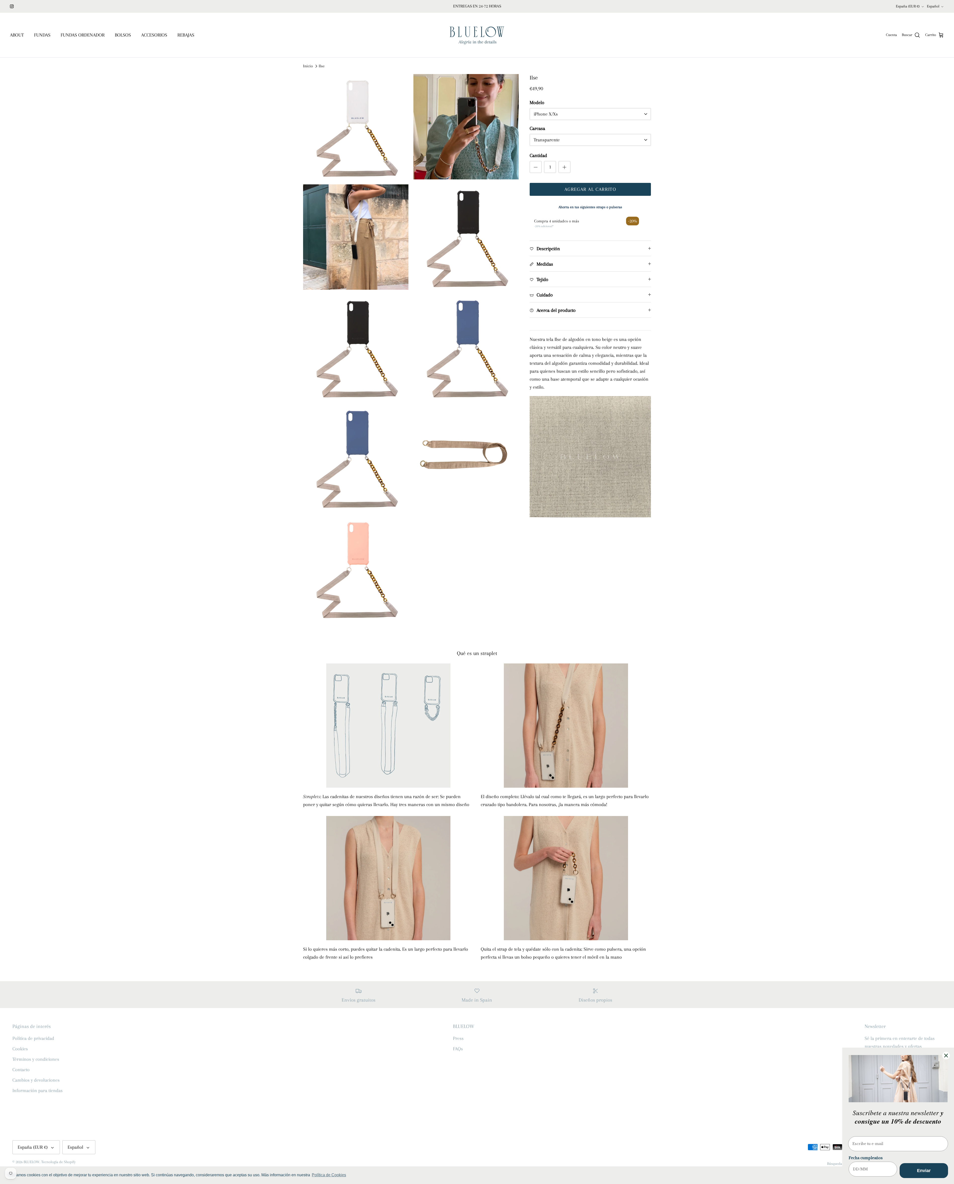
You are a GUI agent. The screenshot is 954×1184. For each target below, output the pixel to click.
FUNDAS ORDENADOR (83, 35)
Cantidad (538, 155)
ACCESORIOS (154, 35)
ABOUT (17, 35)
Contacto (21, 1069)
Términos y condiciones (35, 1059)
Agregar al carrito (590, 189)
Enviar (924, 1170)
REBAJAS (185, 35)
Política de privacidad (33, 1038)
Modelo (537, 102)
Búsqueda (834, 1163)
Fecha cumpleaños (866, 1158)
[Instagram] (12, 6)
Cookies (20, 1049)
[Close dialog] (946, 1056)
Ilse (322, 66)
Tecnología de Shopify (58, 1162)
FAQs (458, 1049)
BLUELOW (32, 1162)
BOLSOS (123, 35)
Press (458, 1038)
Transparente (547, 140)
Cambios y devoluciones (36, 1080)
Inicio (308, 66)
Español (933, 6)
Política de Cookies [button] (329, 1175)
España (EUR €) (908, 6)
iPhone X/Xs (546, 114)
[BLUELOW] (477, 35)
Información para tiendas (37, 1090)
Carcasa (537, 128)
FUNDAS (42, 35)
